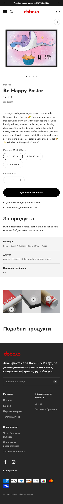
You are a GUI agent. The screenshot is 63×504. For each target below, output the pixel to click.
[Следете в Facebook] (5, 462)
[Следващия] (59, 3)
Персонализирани (12, 411)
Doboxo (7, 84)
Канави (7, 405)
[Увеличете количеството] (20, 180)
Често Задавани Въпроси (11, 434)
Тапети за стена (11, 416)
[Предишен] (3, 3)
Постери (7, 400)
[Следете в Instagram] (13, 462)
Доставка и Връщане (46, 409)
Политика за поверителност (11, 444)
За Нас (38, 403)
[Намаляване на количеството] (7, 180)
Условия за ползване (14, 451)
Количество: (9, 173)
